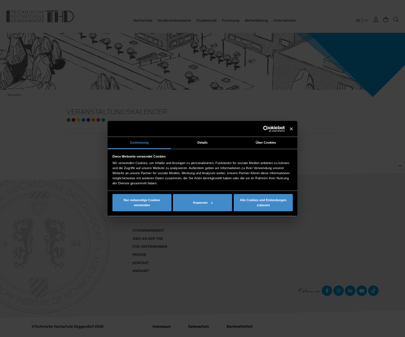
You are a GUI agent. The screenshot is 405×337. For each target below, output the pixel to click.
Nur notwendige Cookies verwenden (142, 202)
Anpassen (200, 202)
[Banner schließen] (291, 128)
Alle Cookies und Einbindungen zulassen (263, 202)
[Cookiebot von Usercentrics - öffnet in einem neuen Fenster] (266, 129)
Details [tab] (202, 142)
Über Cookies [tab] (266, 142)
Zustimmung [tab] (139, 142)
